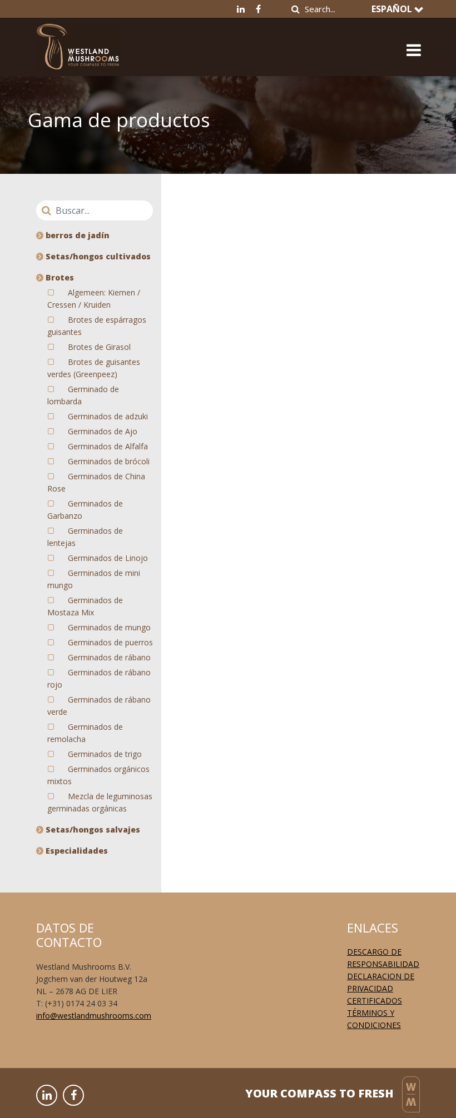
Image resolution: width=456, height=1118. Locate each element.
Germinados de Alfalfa (108, 446)
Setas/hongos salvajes (91, 829)
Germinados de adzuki (108, 416)
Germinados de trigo (105, 754)
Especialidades (75, 850)
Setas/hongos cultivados (97, 256)
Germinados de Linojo (108, 558)
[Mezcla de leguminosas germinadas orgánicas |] (78, 43)
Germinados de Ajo (102, 431)
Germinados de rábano (109, 657)
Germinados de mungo (109, 627)
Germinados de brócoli (109, 461)
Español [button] (392, 9)
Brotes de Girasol (99, 347)
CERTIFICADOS (374, 1000)
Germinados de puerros (110, 642)
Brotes (58, 277)
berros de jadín (76, 235)
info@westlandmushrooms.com (93, 1015)
